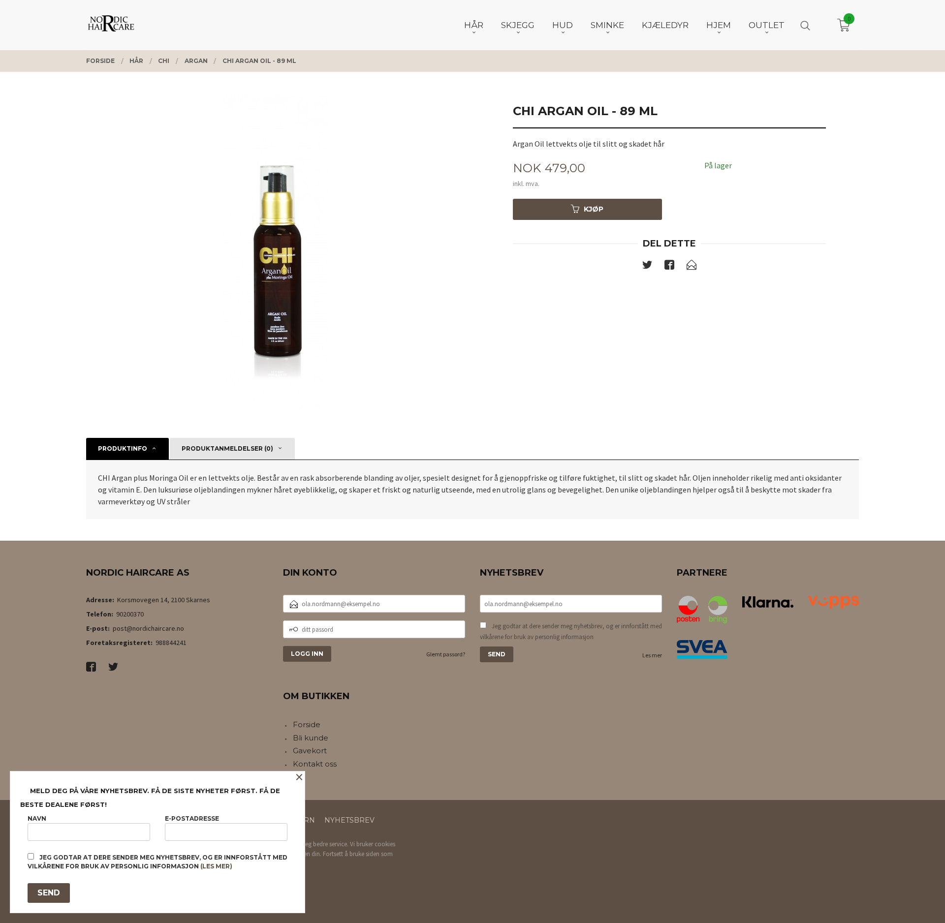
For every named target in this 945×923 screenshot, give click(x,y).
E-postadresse (192, 818)
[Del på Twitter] (647, 267)
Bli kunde (310, 737)
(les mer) (216, 866)
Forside (306, 724)
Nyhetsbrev (349, 820)
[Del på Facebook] (669, 267)
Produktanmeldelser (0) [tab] (227, 448)
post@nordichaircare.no (148, 628)
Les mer (652, 655)
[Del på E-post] (691, 267)
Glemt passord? (445, 654)
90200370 (130, 614)
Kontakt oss (315, 764)
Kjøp (593, 209)
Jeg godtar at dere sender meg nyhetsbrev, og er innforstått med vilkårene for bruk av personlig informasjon (571, 631)
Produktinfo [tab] (122, 448)
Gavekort (310, 750)
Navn (37, 818)
